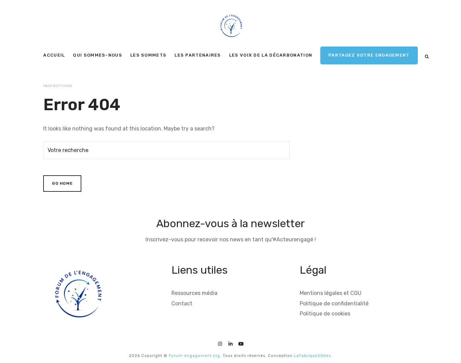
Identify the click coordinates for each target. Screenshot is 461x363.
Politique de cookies (325, 313)
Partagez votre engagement (369, 55)
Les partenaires (197, 55)
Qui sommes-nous (97, 55)
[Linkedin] (230, 343)
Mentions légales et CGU (330, 293)
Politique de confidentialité (334, 303)
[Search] (427, 56)
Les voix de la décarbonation (270, 55)
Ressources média (194, 293)
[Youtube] (241, 343)
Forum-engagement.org (194, 356)
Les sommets (148, 55)
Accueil (54, 55)
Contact (181, 303)
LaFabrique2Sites (312, 356)
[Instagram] (220, 343)
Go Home (62, 183)
